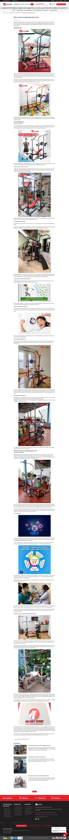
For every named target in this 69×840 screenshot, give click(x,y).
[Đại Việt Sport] (7, 4)
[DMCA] (9, 837)
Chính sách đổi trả (18, 810)
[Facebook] (36, 819)
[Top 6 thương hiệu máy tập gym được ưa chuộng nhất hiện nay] (20, 749)
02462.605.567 (54, 814)
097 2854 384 (8, 833)
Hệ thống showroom (6, 0)
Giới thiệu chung (6, 808)
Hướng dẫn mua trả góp (8, 816)
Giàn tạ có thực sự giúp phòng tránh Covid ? (22, 739)
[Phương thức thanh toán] (59, 837)
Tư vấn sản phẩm (11, 12)
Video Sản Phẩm (20, 10)
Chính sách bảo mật (7, 813)
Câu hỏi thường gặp (18, 814)
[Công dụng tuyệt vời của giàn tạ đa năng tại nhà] (20, 764)
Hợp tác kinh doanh (28, 813)
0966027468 (9, 798)
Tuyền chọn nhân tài (28, 808)
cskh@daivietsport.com (43, 816)
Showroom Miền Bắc (21, 825)
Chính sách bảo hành (18, 813)
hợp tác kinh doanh (37, 10)
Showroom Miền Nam (47, 825)
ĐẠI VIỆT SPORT (45, 10)
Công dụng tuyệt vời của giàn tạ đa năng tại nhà (36, 756)
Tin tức (57, 0)
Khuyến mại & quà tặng (29, 811)
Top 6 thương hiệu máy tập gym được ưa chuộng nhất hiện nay (39, 745)
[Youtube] (38, 819)
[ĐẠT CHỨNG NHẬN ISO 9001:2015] (20, 837)
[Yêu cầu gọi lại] (66, 833)
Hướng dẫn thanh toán (18, 808)
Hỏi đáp (61, 0)
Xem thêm (34, 791)
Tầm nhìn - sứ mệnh (7, 810)
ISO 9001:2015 (14, 0)
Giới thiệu (52, 0)
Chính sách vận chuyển (18, 811)
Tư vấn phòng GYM (28, 10)
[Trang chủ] (4, 12)
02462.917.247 (48, 814)
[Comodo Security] (5, 837)
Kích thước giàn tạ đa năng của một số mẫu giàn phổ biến (38, 775)
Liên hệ (65, 0)
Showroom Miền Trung (34, 825)
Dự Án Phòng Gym (53, 10)
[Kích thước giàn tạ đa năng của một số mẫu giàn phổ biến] (20, 781)
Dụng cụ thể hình (17, 12)
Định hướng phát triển (7, 811)
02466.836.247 (43, 814)
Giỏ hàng (52, 4)
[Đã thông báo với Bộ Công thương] (14, 837)
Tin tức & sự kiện (28, 810)
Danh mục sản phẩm (61, 4)
